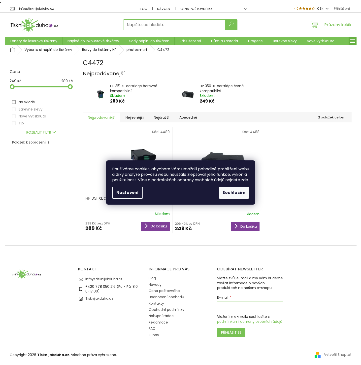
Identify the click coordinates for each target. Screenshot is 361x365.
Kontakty (156, 303)
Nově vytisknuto (32, 116)
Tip (21, 123)
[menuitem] (33, 41)
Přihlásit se (231, 332)
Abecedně (188, 117)
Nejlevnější (135, 117)
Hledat (231, 24)
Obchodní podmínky (166, 309)
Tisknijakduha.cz (99, 298)
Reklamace (158, 322)
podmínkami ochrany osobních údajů (249, 321)
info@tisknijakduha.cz (104, 279)
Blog (143, 8)
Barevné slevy (30, 109)
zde (244, 180)
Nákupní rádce (161, 315)
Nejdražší (161, 117)
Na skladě (27, 102)
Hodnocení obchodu (166, 296)
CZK (320, 8)
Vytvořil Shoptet (338, 354)
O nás (154, 334)
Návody (163, 8)
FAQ (152, 328)
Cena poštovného (196, 8)
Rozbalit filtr (38, 132)
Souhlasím (234, 192)
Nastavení (127, 192)
